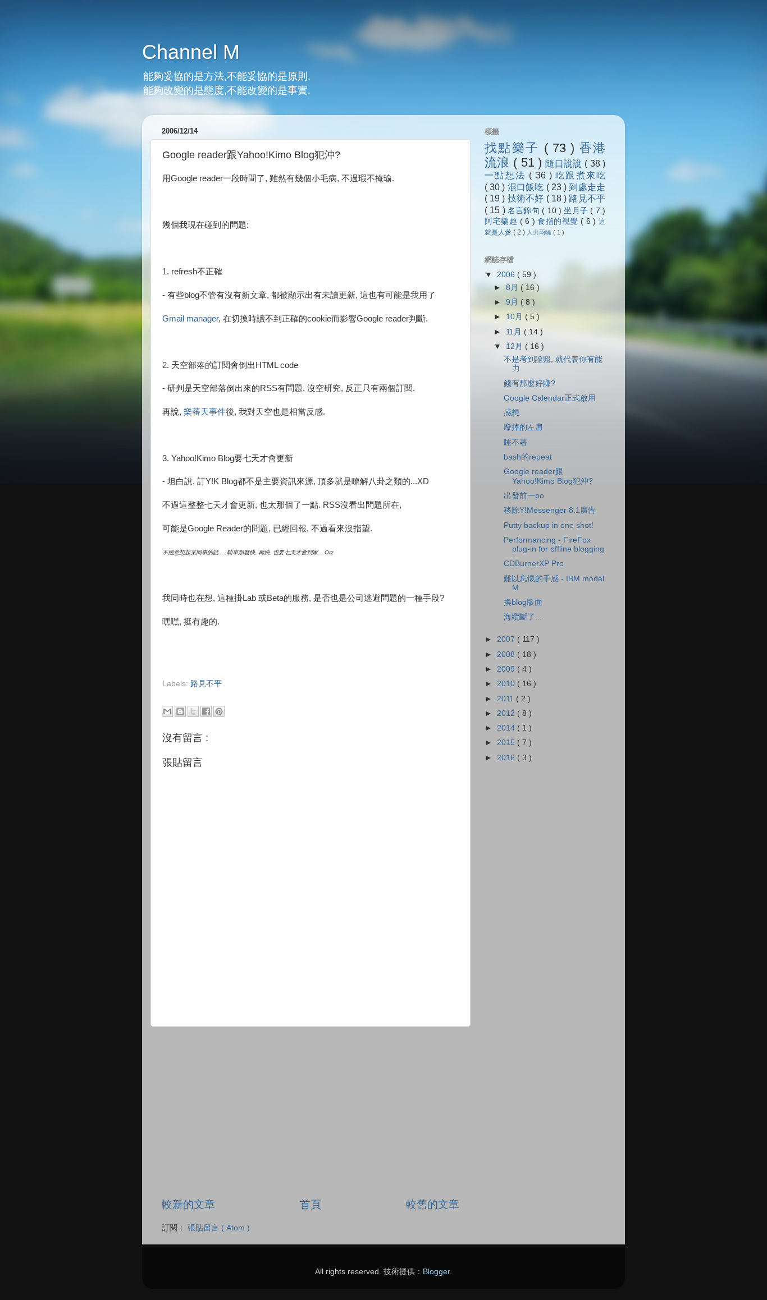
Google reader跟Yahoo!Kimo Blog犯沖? (548, 476)
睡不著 (515, 442)
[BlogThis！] (180, 711)
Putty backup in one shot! (548, 525)
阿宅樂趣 (502, 221)
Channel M (191, 51)
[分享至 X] (193, 711)
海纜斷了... (523, 617)
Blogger (436, 1271)
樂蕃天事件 (205, 411)
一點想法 (507, 175)
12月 (515, 346)
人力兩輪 (540, 232)
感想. (513, 412)
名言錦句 (525, 210)
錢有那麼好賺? (529, 383)
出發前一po (524, 495)
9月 (513, 302)
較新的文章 (188, 1204)
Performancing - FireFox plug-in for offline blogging (554, 544)
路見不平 (206, 683)
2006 (507, 274)
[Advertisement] (293, 694)
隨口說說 (565, 163)
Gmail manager (190, 318)
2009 (507, 669)
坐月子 (577, 210)
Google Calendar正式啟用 (550, 398)
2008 (507, 654)
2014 (507, 728)
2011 (506, 699)
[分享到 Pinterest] (219, 711)
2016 (507, 758)
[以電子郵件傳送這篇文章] (167, 711)
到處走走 (587, 187)
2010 (507, 683)
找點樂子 (514, 148)
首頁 (310, 1204)
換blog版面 (523, 602)
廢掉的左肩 (523, 427)
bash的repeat (528, 457)
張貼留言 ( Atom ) (219, 1228)
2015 (507, 742)
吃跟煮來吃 (580, 175)
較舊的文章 (432, 1204)
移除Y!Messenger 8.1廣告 (550, 510)
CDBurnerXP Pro (534, 563)
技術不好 (527, 198)
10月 (515, 317)
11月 (515, 332)
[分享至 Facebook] (206, 711)
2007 (507, 639)
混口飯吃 (527, 187)
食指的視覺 (559, 221)
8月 (513, 287)
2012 (507, 713)
